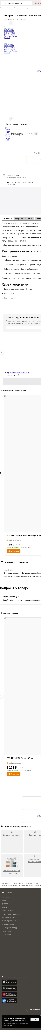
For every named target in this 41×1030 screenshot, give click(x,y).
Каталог (9, 8)
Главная (2, 8)
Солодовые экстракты (30, 8)
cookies (17, 1018)
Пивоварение (18, 8)
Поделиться (23, 19)
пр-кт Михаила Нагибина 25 (18, 373)
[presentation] (2, 352)
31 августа (15, 551)
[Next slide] (11, 119)
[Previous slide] (11, 23)
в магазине (14, 548)
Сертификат (11, 19)
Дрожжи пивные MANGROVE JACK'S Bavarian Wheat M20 (18, 134)
